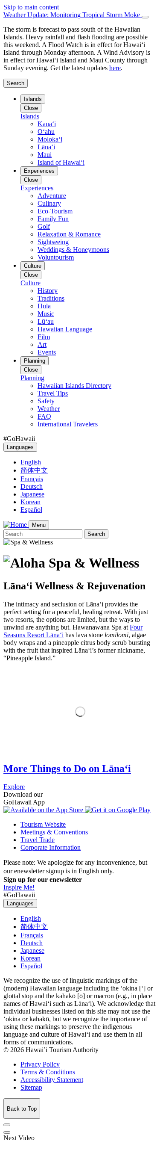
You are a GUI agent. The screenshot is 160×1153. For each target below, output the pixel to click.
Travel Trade (37, 839)
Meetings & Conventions (54, 832)
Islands (33, 99)
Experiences (39, 171)
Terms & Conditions (47, 1072)
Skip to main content (31, 7)
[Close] (145, 17)
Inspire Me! (19, 887)
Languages (20, 447)
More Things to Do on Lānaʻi (67, 768)
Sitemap (31, 1087)
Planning (34, 361)
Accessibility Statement (51, 1079)
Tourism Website (43, 824)
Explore (14, 786)
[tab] (80, 15)
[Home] (16, 524)
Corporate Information (50, 847)
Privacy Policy (40, 1064)
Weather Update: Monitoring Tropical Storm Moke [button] (72, 14)
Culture (32, 266)
